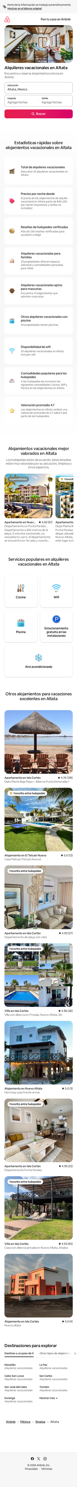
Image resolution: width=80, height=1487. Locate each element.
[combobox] (38, 89)
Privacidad (31, 1469)
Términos (46, 1469)
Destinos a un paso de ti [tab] (19, 1353)
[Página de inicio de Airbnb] (7, 19)
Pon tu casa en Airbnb (56, 19)
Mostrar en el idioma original (24, 8)
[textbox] (21, 102)
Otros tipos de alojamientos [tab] (57, 1353)
